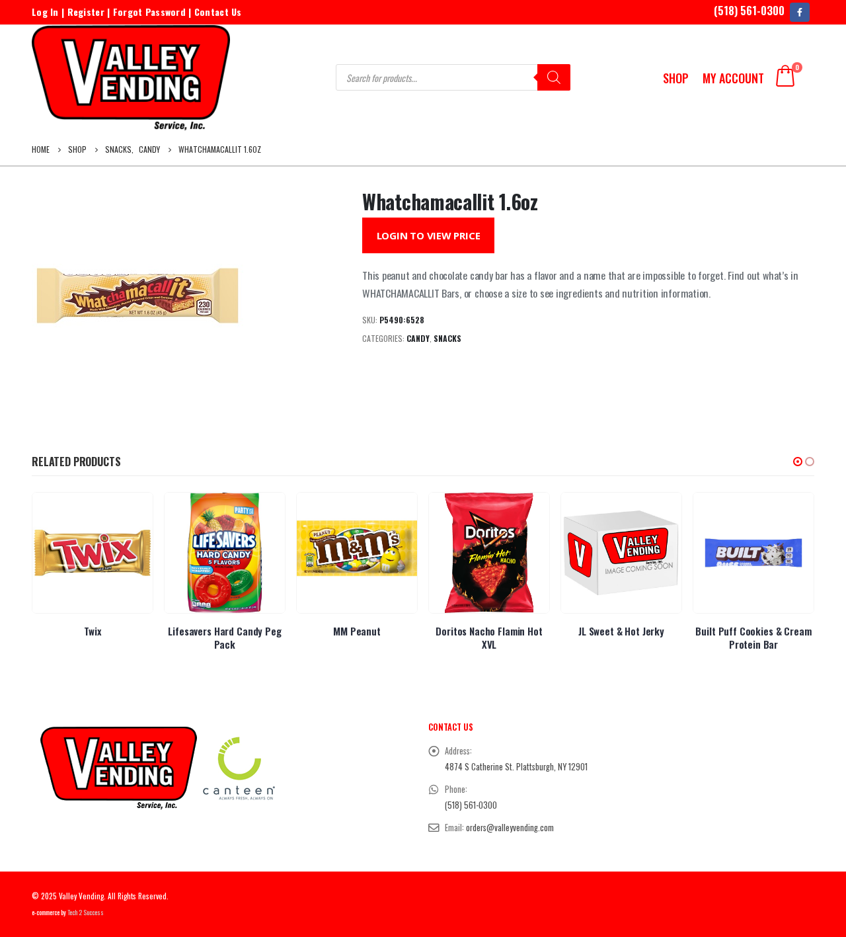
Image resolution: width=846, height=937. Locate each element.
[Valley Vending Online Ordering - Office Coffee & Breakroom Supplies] (131, 77)
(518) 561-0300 (749, 10)
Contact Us (218, 12)
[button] (798, 461)
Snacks (447, 338)
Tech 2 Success (85, 912)
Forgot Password (149, 12)
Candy (418, 338)
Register (85, 12)
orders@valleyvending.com (510, 827)
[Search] (553, 77)
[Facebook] (799, 12)
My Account (733, 78)
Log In (45, 12)
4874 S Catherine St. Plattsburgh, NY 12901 (516, 766)
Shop (676, 78)
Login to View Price (429, 235)
